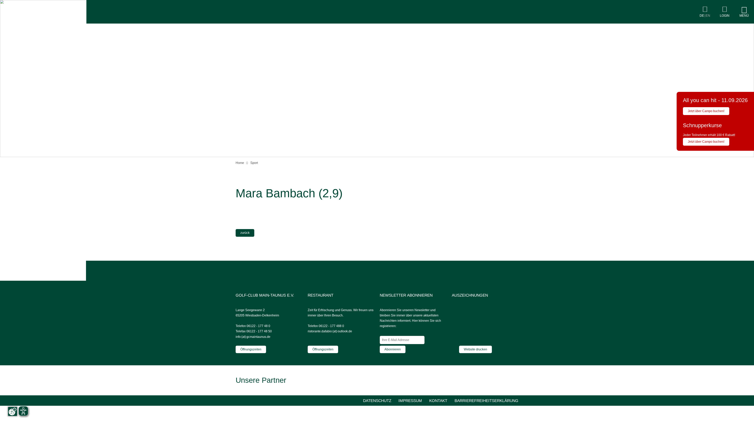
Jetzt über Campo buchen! (706, 111)
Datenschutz (377, 400)
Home (240, 162)
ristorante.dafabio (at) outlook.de (330, 331)
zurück (245, 232)
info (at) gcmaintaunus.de (253, 336)
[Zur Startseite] (43, 22)
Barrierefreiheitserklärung (486, 400)
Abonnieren (392, 349)
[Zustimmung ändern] (12, 411)
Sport (254, 162)
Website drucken (475, 349)
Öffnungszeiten (250, 349)
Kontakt (438, 400)
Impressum (410, 400)
